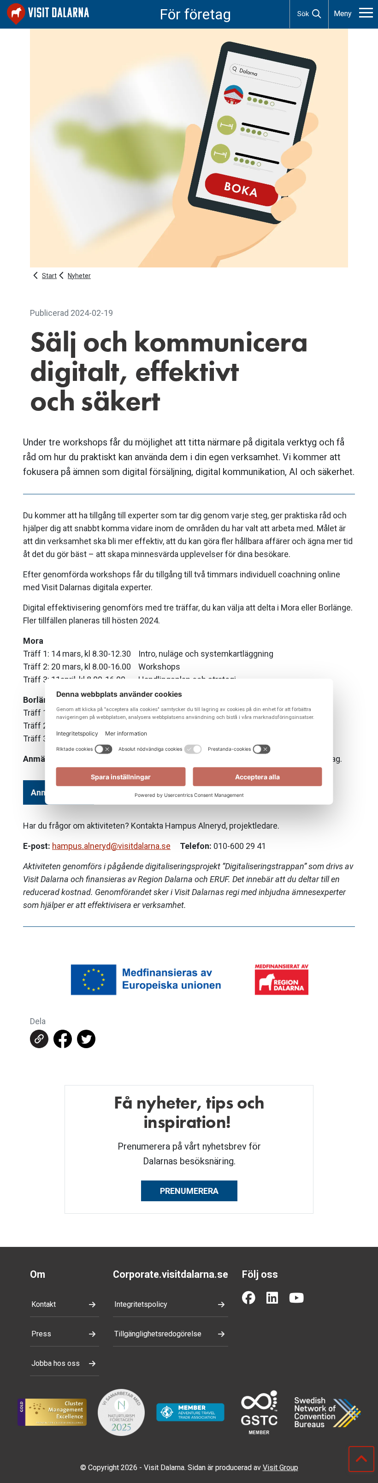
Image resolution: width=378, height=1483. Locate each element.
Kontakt (43, 1304)
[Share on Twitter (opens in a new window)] (86, 1039)
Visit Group (280, 1467)
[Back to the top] (361, 1459)
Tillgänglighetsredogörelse (157, 1333)
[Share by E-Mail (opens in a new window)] (39, 1039)
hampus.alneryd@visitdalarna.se (111, 846)
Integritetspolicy (140, 1304)
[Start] (48, 14)
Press (41, 1333)
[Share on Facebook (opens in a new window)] (62, 1039)
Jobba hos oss (55, 1363)
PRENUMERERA (189, 1191)
